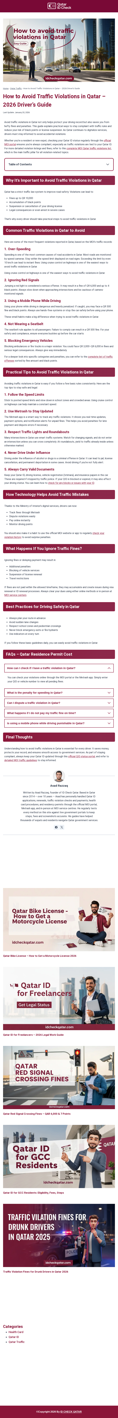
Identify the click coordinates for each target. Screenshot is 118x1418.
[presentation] (59, 919)
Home (6, 88)
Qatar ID (14, 1337)
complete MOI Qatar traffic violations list (89, 148)
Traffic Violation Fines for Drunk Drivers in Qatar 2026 (35, 1271)
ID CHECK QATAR (71, 1411)
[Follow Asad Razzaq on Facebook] (56, 827)
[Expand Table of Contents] (108, 164)
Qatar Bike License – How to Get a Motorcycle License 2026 (39, 955)
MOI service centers (15, 595)
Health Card (16, 1332)
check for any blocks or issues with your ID (71, 482)
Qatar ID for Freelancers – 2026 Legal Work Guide (33, 1034)
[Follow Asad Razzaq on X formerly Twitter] (61, 827)
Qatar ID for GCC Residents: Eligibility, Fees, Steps (33, 1192)
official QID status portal (81, 756)
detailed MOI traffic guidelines (20, 760)
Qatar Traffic (16, 88)
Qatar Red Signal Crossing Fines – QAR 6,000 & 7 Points (37, 1113)
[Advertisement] (59, 866)
